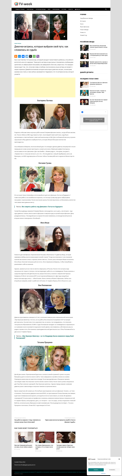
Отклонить (112, 469)
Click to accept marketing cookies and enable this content (93, 120)
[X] (30, 56)
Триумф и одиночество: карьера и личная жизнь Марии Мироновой (99, 62)
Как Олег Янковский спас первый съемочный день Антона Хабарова (98, 101)
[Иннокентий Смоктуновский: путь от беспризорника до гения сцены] (84, 54)
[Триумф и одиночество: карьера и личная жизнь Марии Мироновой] (84, 62)
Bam (22, 473)
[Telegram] (26, 56)
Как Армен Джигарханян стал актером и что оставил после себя (44, 447)
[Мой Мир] (19, 56)
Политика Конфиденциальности (24, 465)
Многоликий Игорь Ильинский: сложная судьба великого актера (98, 46)
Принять (96, 469)
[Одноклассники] (15, 56)
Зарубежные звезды (41, 9)
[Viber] (37, 56)
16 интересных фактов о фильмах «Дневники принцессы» (98, 83)
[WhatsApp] (34, 56)
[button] (119, 459)
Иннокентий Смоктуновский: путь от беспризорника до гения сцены (99, 54)
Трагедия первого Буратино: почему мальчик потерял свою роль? (65, 447)
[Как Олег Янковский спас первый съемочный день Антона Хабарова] (84, 100)
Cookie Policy (103, 473)
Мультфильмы (56, 9)
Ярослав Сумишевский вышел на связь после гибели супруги (23, 446)
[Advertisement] (44, 87)
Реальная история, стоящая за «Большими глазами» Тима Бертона (98, 92)
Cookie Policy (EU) (19, 462)
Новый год (83, 35)
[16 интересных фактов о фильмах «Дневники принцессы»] (84, 83)
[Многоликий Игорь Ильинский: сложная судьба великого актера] (84, 46)
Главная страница (20, 9)
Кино (49, 9)
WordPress (17, 473)
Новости (70, 9)
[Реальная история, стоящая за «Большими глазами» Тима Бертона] (84, 91)
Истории (64, 9)
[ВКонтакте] (23, 56)
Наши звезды (30, 9)
